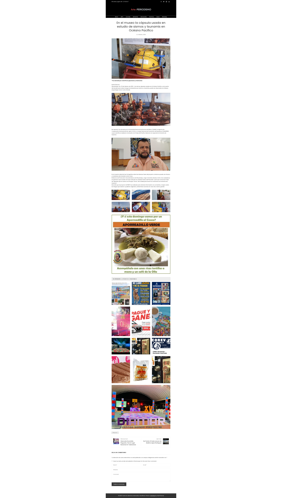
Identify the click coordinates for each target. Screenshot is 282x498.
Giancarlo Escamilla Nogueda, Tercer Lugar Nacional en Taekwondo (128, 442)
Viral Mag (152, 495)
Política (151, 17)
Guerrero (115, 432)
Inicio (116, 17)
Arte (122, 17)
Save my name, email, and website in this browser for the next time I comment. (135, 461)
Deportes (135, 17)
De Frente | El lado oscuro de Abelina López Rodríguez (152, 441)
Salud (158, 17)
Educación (144, 17)
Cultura (128, 17)
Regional (164, 17)
